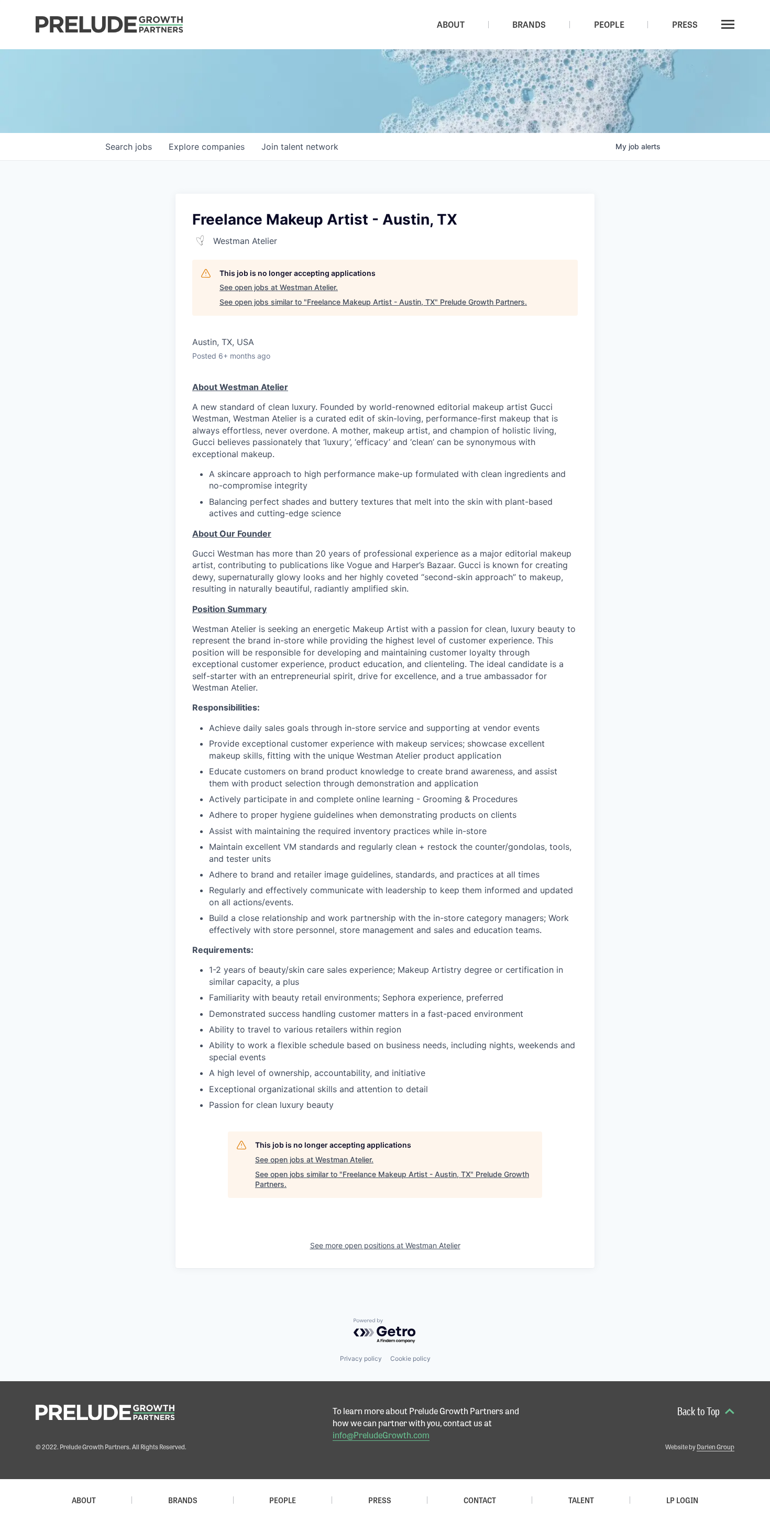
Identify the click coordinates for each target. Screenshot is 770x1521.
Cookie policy (410, 1358)
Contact (480, 1500)
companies (207, 146)
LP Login (682, 1500)
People (282, 1500)
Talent (581, 1500)
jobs (128, 146)
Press (379, 1500)
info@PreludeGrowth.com (381, 1434)
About (84, 1500)
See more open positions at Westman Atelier (385, 1245)
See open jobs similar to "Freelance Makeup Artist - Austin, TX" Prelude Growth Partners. (373, 301)
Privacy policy (361, 1358)
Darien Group (715, 1446)
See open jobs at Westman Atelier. (278, 287)
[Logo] (109, 24)
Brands (182, 1500)
